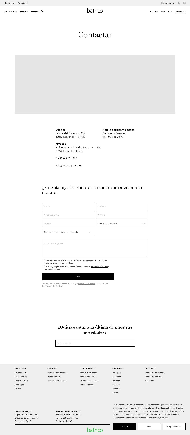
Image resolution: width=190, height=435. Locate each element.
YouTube (116, 384)
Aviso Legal (150, 380)
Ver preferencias (174, 426)
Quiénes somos (21, 373)
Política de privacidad (154, 373)
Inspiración (37, 11)
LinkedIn (116, 380)
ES (184, 3)
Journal (18, 388)
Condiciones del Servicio (52, 286)
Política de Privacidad (86, 284)
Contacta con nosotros (57, 373)
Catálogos (19, 384)
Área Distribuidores (88, 373)
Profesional (22, 3)
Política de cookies (153, 377)
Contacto (180, 11)
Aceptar (125, 426)
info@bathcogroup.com (69, 165)
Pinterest (116, 388)
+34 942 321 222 (67, 158)
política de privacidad (99, 267)
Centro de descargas (89, 380)
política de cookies (52, 269)
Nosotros (166, 11)
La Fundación (21, 377)
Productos (10, 11)
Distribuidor (9, 3)
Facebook (116, 377)
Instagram (116, 373)
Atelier (24, 11)
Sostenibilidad (21, 380)
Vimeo (115, 392)
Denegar (149, 426)
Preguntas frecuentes (56, 380)
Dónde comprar (168, 3)
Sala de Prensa (86, 384)
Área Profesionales (88, 377)
